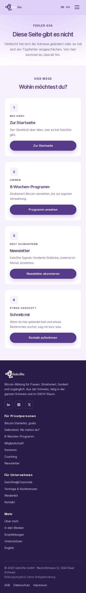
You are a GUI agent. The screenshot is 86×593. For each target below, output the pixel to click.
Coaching (10, 456)
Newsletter (12, 463)
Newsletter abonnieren (43, 273)
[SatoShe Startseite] (13, 7)
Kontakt (9, 502)
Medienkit (11, 495)
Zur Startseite (43, 145)
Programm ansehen (43, 209)
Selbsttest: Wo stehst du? (22, 429)
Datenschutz (22, 585)
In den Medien (14, 527)
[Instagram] (19, 405)
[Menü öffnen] (77, 7)
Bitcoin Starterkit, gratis (20, 423)
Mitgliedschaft (14, 443)
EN (68, 7)
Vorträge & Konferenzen (20, 489)
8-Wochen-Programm (19, 436)
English (9, 548)
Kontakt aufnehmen (43, 337)
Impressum (40, 585)
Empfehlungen (14, 534)
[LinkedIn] (8, 405)
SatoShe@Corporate (18, 482)
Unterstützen (13, 541)
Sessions (10, 450)
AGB (7, 585)
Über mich (11, 521)
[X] (29, 405)
